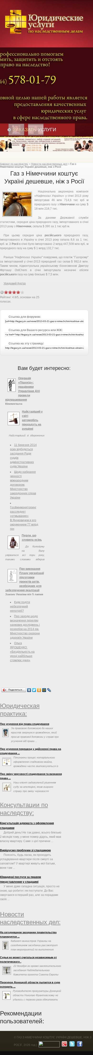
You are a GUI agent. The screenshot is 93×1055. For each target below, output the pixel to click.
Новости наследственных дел (49, 163)
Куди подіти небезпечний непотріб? (20, 606)
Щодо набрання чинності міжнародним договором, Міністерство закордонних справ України (23, 484)
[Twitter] (34, 690)
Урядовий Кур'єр (15, 283)
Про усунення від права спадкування (24, 723)
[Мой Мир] (44, 690)
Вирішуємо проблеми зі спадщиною (25, 850)
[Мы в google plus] (63, 1045)
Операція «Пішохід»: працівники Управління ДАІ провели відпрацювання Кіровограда (22, 391)
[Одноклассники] (39, 690)
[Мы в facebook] (79, 1045)
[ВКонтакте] (29, 690)
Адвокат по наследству (14, 163)
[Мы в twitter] (71, 1045)
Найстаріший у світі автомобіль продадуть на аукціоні (32, 420)
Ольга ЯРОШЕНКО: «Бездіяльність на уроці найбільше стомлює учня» (22, 651)
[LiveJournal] (49, 690)
